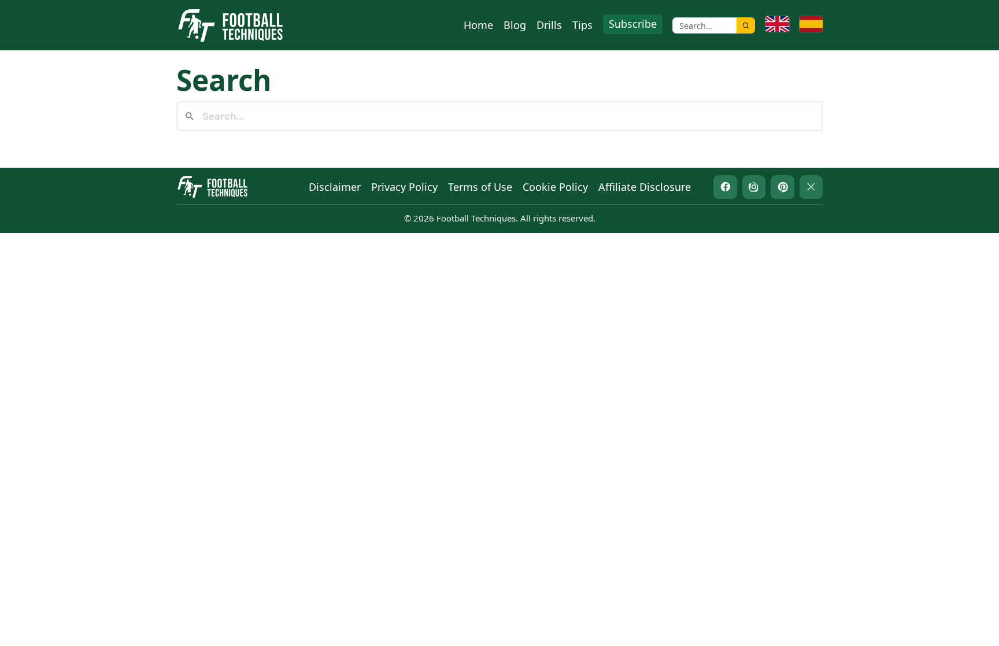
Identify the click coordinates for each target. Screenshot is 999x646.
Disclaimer (335, 187)
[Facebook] (725, 187)
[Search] (746, 25)
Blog (515, 25)
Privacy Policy (404, 187)
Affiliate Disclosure (644, 187)
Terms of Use (480, 187)
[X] (811, 187)
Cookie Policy (555, 187)
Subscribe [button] (633, 24)
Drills (549, 25)
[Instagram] (754, 187)
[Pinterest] (782, 187)
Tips (582, 25)
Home (478, 25)
